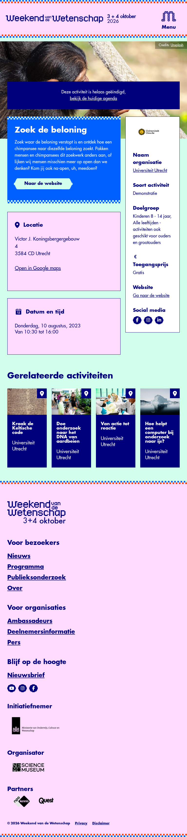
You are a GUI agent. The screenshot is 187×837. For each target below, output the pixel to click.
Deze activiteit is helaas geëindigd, (93, 95)
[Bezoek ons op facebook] (137, 320)
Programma (25, 567)
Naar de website (43, 183)
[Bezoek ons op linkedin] (159, 320)
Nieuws (18, 556)
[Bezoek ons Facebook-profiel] (33, 688)
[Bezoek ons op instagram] (148, 320)
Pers (13, 642)
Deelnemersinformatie (41, 632)
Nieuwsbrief (26, 675)
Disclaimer (101, 823)
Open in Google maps (38, 268)
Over (14, 588)
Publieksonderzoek (36, 577)
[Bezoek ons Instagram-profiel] (22, 688)
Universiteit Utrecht (150, 170)
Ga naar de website (151, 295)
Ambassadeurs (29, 621)
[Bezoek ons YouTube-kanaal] (11, 688)
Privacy (81, 823)
